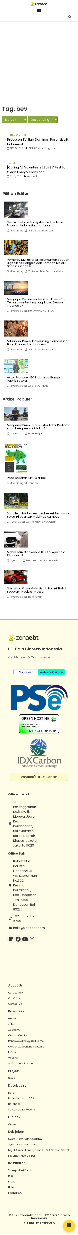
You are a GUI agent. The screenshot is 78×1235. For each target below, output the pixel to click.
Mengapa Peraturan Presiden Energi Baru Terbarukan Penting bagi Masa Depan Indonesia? (37, 302)
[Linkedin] (11, 939)
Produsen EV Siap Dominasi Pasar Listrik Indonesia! (38, 142)
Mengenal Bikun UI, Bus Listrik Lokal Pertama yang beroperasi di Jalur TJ (38, 427)
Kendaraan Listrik (19, 135)
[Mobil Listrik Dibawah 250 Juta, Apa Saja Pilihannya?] (16, 539)
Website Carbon (51, 672)
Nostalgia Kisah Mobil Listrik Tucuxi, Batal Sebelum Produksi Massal (36, 590)
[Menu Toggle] (39, 10)
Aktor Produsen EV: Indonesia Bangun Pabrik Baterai (34, 379)
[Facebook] (18, 939)
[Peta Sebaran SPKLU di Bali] (16, 458)
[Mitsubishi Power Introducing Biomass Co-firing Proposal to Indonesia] (16, 328)
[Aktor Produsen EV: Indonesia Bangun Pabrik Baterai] (16, 366)
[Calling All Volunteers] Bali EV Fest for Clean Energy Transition (37, 169)
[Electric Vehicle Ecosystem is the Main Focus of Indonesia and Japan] (16, 210)
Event (12, 162)
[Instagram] (32, 939)
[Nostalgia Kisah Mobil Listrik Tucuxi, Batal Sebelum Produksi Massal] (16, 577)
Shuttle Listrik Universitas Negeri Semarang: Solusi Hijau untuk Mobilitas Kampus (39, 515)
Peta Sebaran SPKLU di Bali (26, 478)
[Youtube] (25, 939)
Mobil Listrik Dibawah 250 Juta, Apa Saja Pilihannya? (36, 554)
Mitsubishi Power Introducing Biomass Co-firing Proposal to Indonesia (38, 343)
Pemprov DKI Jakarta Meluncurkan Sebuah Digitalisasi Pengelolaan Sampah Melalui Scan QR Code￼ (38, 263)
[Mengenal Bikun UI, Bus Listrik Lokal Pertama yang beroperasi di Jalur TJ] (16, 414)
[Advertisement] (39, 63)
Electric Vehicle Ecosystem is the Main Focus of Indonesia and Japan (35, 224)
